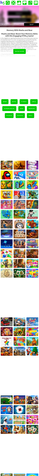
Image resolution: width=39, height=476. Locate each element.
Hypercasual (9, 108)
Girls (34, 102)
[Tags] (30, 3)
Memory (31, 108)
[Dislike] (25, 3)
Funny (24, 102)
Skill (30, 115)
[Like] (19, 3)
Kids (21, 108)
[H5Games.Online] (3, 3)
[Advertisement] (19, 76)
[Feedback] (36, 3)
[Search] (8, 3)
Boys (14, 102)
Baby (5, 102)
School (20, 115)
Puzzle (9, 115)
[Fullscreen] (13, 3)
